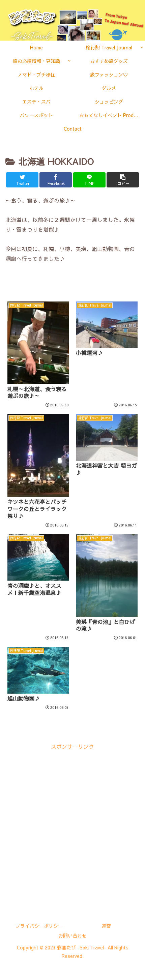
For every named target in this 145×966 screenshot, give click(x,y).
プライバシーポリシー (39, 925)
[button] (123, 179)
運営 (106, 925)
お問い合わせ (72, 935)
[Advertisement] (72, 824)
